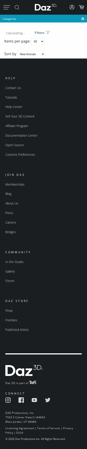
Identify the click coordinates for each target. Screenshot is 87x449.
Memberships (15, 184)
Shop (8, 310)
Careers (10, 222)
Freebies (11, 320)
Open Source (14, 145)
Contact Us (13, 88)
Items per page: (17, 41)
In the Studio (14, 262)
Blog (8, 194)
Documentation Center (21, 135)
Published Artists (17, 330)
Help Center (13, 107)
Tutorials (11, 97)
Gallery (10, 271)
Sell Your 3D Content (20, 116)
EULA (19, 433)
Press (9, 213)
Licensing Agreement (19, 428)
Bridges (10, 232)
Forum (9, 281)
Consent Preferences (20, 154)
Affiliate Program (16, 126)
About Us (11, 203)
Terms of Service (48, 428)
